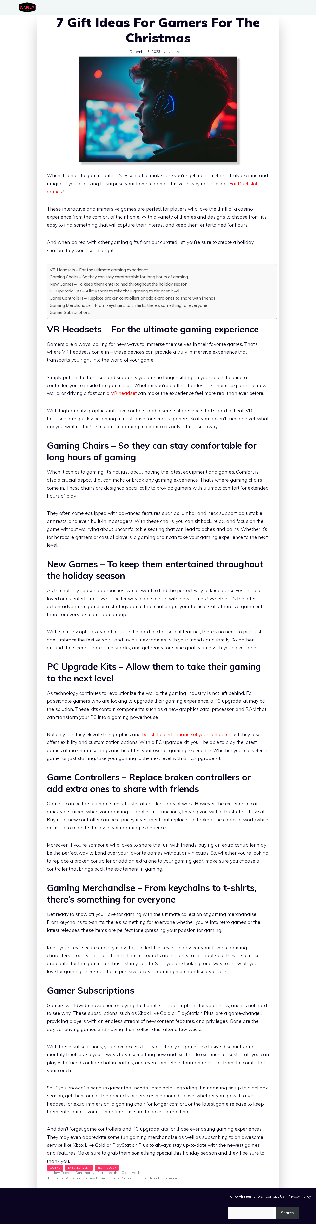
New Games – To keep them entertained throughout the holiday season (118, 284)
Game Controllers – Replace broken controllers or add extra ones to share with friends (132, 298)
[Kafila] (28, 7)
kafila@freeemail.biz (245, 1196)
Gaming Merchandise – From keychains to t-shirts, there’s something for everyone (128, 305)
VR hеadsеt (124, 393)
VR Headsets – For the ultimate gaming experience (99, 269)
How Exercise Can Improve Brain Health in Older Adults (97, 1172)
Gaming (55, 1167)
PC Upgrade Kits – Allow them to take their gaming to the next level (114, 290)
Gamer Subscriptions (70, 312)
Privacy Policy (299, 1196)
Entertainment (79, 1167)
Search (287, 1212)
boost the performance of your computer (186, 734)
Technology (107, 1167)
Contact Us (275, 1196)
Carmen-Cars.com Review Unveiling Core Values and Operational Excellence (114, 1178)
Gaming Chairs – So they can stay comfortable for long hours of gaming (119, 276)
